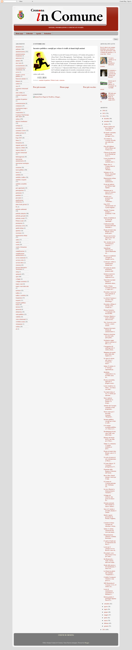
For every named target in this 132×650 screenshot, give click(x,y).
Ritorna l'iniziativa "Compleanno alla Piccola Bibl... (109, 311)
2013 (104, 629)
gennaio (106, 626)
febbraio (106, 623)
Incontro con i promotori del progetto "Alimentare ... (108, 198)
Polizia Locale (55, 80)
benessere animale (21, 79)
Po (16, 207)
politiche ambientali (21, 209)
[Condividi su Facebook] (44, 78)
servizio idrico (20, 263)
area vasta (18, 63)
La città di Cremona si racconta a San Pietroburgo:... (110, 299)
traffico (18, 293)
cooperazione (19, 112)
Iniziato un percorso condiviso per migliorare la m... (109, 275)
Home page (19, 33)
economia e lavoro (21, 130)
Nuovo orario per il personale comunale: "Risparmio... (109, 414)
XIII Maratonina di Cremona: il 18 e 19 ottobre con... (110, 584)
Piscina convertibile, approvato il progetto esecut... (109, 381)
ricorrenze (18, 233)
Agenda (38, 33)
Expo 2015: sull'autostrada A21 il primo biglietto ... (110, 205)
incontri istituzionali (21, 152)
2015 (104, 113)
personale (18, 198)
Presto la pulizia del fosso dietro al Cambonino (109, 128)
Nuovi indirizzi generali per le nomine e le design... (108, 400)
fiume (17, 140)
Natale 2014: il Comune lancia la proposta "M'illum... (109, 167)
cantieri (18, 83)
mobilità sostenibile (21, 184)
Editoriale (29, 33)
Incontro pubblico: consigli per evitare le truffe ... (110, 421)
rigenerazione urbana (21, 235)
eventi (17, 135)
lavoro (17, 172)
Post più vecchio (89, 87)
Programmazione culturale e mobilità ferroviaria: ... (110, 536)
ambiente (18, 49)
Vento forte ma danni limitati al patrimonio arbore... (110, 281)
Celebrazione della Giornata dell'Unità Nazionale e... (110, 225)
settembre (107, 604)
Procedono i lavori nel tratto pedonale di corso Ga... (110, 293)
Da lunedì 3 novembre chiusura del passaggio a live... (110, 134)
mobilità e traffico (21, 177)
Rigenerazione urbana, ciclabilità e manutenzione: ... (110, 179)
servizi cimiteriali (20, 258)
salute (17, 240)
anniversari (19, 58)
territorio (18, 290)
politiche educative (21, 213)
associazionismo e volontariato (21, 69)
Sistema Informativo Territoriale (21, 268)
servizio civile (19, 260)
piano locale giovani (21, 204)
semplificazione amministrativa (20, 254)
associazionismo (20, 65)
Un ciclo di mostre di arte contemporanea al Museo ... (110, 459)
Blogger (87, 643)
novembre (107, 121)
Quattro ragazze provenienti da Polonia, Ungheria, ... (110, 517)
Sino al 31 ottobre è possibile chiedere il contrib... (110, 510)
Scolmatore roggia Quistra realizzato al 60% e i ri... (110, 342)
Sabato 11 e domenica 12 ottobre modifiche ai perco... (110, 446)
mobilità (18, 175)
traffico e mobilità (21, 295)
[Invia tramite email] (38, 78)
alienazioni (19, 47)
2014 (104, 116)
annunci (18, 61)
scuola (17, 244)
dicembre (106, 118)
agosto (106, 606)
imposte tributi (20, 150)
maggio (106, 615)
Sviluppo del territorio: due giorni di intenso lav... (109, 497)
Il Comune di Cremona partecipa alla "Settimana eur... (110, 484)
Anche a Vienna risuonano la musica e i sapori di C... (110, 287)
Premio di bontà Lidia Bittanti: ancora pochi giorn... (110, 231)
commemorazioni (20, 103)
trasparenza (19, 298)
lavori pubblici (20, 170)
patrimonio (19, 193)
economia (18, 128)
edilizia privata (20, 133)
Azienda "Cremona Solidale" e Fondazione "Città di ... (109, 212)
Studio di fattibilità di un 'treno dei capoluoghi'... (110, 219)
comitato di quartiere (21, 99)
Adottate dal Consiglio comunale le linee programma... (110, 407)
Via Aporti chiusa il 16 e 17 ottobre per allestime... (110, 393)
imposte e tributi (20, 148)
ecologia (18, 125)
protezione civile (20, 226)
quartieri (18, 230)
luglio (106, 609)
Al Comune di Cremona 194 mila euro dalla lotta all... (109, 141)
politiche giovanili (21, 216)
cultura (18, 119)
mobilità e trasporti (21, 180)
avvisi (17, 72)
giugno (106, 612)
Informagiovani (20, 157)
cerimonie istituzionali (22, 88)
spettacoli (18, 274)
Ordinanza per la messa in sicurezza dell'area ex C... (109, 192)
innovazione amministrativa (20, 160)
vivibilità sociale (20, 322)
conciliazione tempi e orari (21, 109)
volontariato (19, 324)
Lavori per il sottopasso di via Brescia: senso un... (110, 548)
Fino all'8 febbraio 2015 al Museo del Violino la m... (109, 148)
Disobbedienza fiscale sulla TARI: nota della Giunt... (110, 433)
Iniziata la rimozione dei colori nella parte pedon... (109, 336)
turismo (18, 307)
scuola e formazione (21, 247)
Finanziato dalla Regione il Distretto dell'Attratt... (110, 471)
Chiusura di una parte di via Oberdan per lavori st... (110, 154)
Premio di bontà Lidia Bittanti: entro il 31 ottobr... (110, 453)
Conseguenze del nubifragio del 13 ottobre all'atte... (109, 348)
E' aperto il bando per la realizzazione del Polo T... (110, 542)
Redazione (47, 33)
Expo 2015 (19, 138)
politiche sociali (20, 218)
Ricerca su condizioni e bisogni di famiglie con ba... (110, 257)
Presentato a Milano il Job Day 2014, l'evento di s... (110, 305)
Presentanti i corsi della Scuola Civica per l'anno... (110, 554)
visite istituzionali (21, 319)
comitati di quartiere (44, 80)
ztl (16, 329)
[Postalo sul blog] (40, 78)
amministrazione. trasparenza (20, 55)
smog (17, 272)
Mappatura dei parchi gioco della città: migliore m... (109, 354)
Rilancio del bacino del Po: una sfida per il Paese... (109, 439)
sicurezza (61, 80)
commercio (19, 106)
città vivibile (19, 93)
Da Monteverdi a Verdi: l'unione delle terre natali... (109, 560)
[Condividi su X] (42, 78)
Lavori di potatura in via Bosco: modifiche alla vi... (110, 160)
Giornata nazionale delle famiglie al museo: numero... (109, 504)
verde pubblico (20, 314)
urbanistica (19, 312)
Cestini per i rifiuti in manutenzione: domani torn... (110, 263)
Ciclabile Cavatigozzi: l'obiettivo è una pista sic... (110, 578)
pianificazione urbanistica (19, 201)
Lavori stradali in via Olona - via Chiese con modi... (110, 387)
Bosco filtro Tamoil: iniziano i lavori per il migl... (110, 477)
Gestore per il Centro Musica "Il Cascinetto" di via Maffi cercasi (108, 85)
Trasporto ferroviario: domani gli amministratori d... (110, 329)
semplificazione (20, 251)
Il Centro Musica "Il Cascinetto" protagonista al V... (110, 465)
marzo (106, 620)
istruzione (18, 167)
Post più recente (39, 87)
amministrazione (20, 51)
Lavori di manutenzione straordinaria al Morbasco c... (109, 591)
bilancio (18, 81)
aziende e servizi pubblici (20, 75)
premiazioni (19, 223)
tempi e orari (19, 284)
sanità (17, 242)
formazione (19, 143)
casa (17, 86)
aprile (106, 618)
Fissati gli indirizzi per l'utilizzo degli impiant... (109, 186)
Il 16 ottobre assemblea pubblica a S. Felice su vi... (110, 427)
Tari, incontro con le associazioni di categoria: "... (109, 243)
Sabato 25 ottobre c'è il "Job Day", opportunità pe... (109, 367)
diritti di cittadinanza (21, 121)
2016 (104, 110)
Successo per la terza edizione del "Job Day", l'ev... (109, 237)
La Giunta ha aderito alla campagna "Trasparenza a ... (109, 572)
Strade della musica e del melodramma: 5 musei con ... (110, 566)
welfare (18, 326)
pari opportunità (20, 188)
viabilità (18, 317)
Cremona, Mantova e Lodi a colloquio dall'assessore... (109, 317)
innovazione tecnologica (22, 163)
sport (17, 276)
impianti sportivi (20, 145)
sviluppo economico (21, 281)
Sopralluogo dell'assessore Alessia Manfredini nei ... (110, 250)
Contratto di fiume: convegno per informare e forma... (110, 524)
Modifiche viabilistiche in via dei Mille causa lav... (109, 374)
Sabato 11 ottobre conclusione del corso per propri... (109, 530)
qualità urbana (19, 228)
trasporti (18, 300)
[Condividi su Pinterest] (46, 78)
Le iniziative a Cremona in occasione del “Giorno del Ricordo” (112, 73)
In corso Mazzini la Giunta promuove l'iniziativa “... (109, 490)
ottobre (106, 124)
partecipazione (20, 190)
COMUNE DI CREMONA (66, 635)
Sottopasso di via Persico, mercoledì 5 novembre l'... (109, 174)
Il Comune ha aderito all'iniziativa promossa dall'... (109, 269)
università (18, 309)
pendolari (18, 195)
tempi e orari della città (22, 286)
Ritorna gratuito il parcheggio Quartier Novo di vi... (110, 598)
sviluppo (18, 279)
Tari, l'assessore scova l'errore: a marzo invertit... (110, 323)
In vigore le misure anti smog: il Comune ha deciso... (109, 360)
